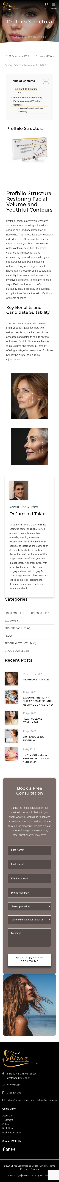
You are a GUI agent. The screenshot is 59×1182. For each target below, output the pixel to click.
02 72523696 (13, 1085)
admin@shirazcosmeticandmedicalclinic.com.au (32, 1100)
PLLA (8, 635)
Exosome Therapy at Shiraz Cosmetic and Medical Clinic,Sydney (38, 701)
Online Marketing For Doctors (37, 1175)
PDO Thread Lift (16, 628)
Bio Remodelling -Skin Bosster (26, 613)
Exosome (11, 620)
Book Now (7, 1128)
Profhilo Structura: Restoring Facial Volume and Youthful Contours (27, 101)
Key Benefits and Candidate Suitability (30, 110)
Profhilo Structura (28, 89)
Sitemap (35, 1169)
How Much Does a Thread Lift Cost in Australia (36, 758)
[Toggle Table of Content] (44, 81)
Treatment (7, 1119)
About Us (7, 1115)
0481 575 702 (14, 1092)
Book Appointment (11, 1132)
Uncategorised (15, 650)
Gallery (5, 1124)
